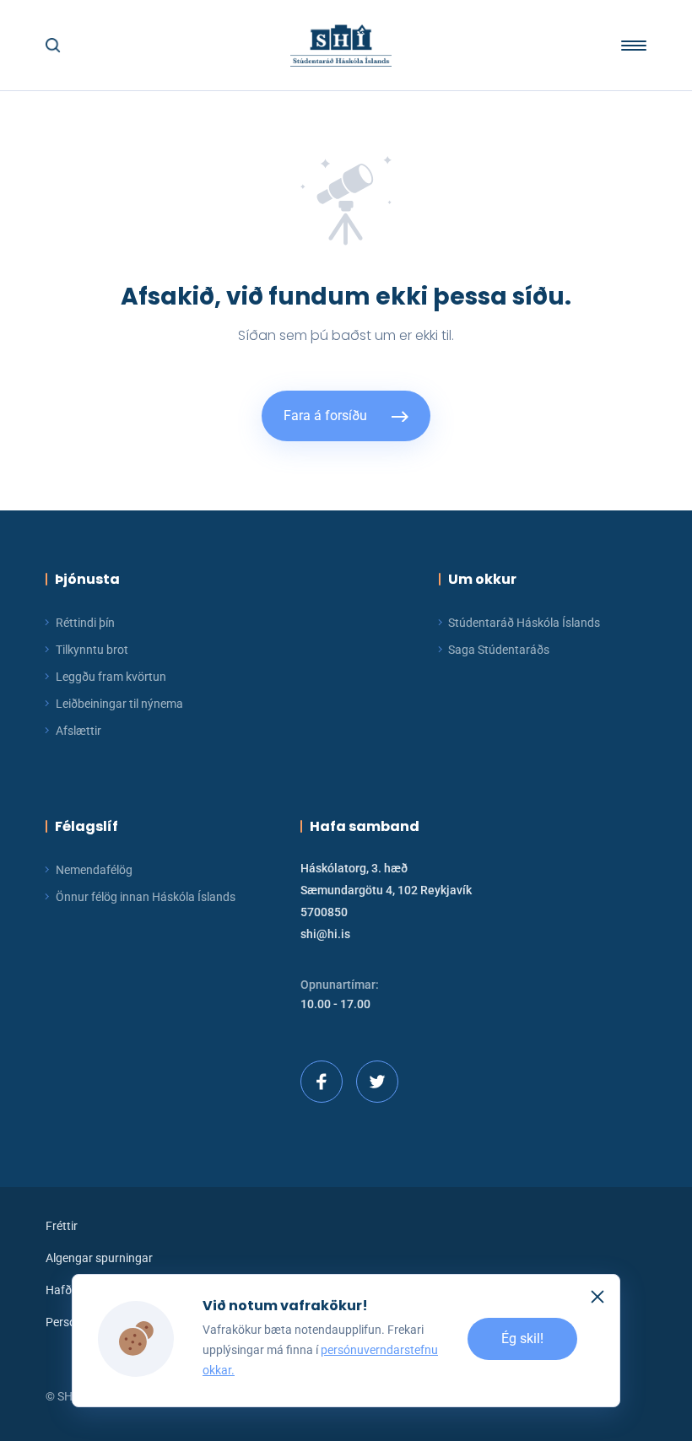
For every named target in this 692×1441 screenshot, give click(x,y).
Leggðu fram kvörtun (111, 676)
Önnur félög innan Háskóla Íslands (145, 897)
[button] (53, 45)
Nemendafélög (94, 870)
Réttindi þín (85, 622)
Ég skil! (522, 1338)
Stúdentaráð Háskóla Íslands (524, 622)
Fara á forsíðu (325, 415)
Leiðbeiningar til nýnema (119, 703)
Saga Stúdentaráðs (498, 649)
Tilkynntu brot (92, 649)
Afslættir (78, 730)
